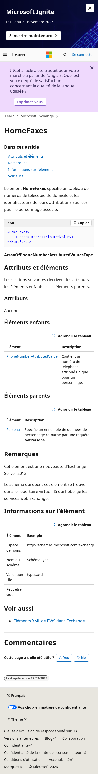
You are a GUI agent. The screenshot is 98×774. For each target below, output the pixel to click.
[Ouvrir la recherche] (65, 54)
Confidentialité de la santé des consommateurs (43, 752)
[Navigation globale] (5, 54)
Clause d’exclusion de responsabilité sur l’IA (41, 731)
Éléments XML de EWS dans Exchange (49, 621)
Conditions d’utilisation (23, 759)
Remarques (17, 162)
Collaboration (73, 738)
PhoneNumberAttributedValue (32, 356)
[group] (49, 565)
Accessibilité (59, 759)
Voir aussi (16, 176)
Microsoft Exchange (37, 116)
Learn (10, 116)
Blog (49, 738)
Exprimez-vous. (30, 101)
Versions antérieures (21, 738)
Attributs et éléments (26, 156)
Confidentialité (16, 745)
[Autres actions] (89, 116)
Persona (13, 429)
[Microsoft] (49, 54)
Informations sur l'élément (30, 169)
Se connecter (83, 54)
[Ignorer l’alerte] (90, 8)
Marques (11, 766)
